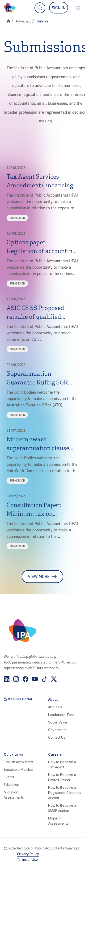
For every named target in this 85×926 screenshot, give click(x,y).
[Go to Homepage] (10, 8)
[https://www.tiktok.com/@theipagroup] (44, 679)
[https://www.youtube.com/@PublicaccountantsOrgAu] (35, 679)
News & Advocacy (23, 21)
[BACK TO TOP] (8, 917)
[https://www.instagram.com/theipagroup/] (16, 679)
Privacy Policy (28, 853)
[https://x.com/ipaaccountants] (54, 679)
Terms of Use (27, 859)
